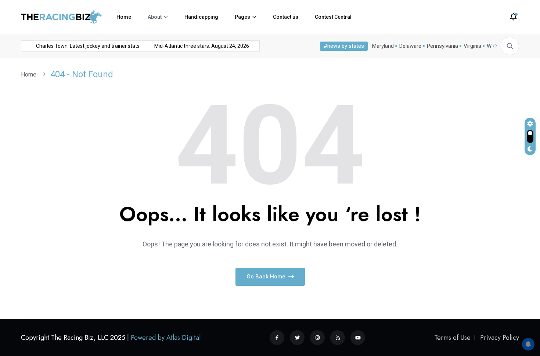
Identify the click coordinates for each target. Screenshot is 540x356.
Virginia (472, 46)
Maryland (383, 46)
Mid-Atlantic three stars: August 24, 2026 (199, 46)
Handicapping (201, 17)
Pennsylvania (442, 46)
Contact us (285, 17)
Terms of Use (452, 337)
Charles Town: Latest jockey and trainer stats (86, 46)
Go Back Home (266, 276)
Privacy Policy (499, 337)
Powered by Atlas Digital (166, 337)
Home (123, 17)
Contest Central (333, 17)
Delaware (410, 46)
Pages (242, 17)
